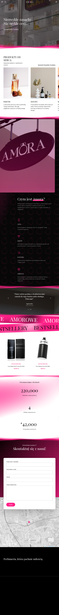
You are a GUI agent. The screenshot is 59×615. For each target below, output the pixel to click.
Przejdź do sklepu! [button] (43, 574)
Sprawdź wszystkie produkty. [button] (46, 65)
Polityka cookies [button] (36, 598)
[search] (5, 2)
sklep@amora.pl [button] (9, 609)
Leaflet (45, 546)
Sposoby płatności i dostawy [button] (40, 601)
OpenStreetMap (51, 546)
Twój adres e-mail (11, 469)
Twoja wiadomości (11, 484)
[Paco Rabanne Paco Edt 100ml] (42, 348)
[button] (2, 2)
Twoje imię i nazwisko (12, 461)
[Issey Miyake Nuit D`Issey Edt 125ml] (16, 348)
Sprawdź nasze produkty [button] (11, 29)
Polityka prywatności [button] (38, 595)
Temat (8, 477)
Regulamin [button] (34, 592)
